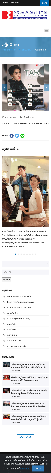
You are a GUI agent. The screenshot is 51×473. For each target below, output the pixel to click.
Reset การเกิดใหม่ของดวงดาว (20, 302)
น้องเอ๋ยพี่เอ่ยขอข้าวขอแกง (19, 307)
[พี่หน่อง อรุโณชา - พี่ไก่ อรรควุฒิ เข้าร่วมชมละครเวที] (6, 377)
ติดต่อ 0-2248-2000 (10, 2)
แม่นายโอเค (12, 335)
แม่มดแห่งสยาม (14, 340)
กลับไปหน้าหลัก (25, 437)
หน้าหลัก (6, 49)
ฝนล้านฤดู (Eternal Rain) (18, 318)
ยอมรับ (38, 468)
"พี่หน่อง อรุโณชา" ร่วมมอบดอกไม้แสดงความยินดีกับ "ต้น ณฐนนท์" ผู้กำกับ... (29, 418)
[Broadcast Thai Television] (24, 15)
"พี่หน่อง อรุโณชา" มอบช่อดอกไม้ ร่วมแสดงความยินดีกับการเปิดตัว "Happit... (29, 366)
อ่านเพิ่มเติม (25, 468)
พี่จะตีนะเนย (28, 117)
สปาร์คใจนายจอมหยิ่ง (16, 346)
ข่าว (16, 49)
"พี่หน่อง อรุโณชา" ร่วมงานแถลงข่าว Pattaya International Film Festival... (29, 405)
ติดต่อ (44, 2)
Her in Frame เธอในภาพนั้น (19, 296)
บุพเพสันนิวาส (13, 313)
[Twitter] (17, 136)
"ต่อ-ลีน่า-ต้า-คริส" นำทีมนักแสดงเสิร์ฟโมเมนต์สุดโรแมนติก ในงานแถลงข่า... (29, 392)
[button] (4, 87)
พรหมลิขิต (11, 324)
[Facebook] (12, 136)
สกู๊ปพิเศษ (26, 49)
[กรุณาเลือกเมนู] (46, 30)
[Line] (22, 136)
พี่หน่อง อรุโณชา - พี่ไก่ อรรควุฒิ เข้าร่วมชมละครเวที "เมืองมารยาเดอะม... (29, 379)
